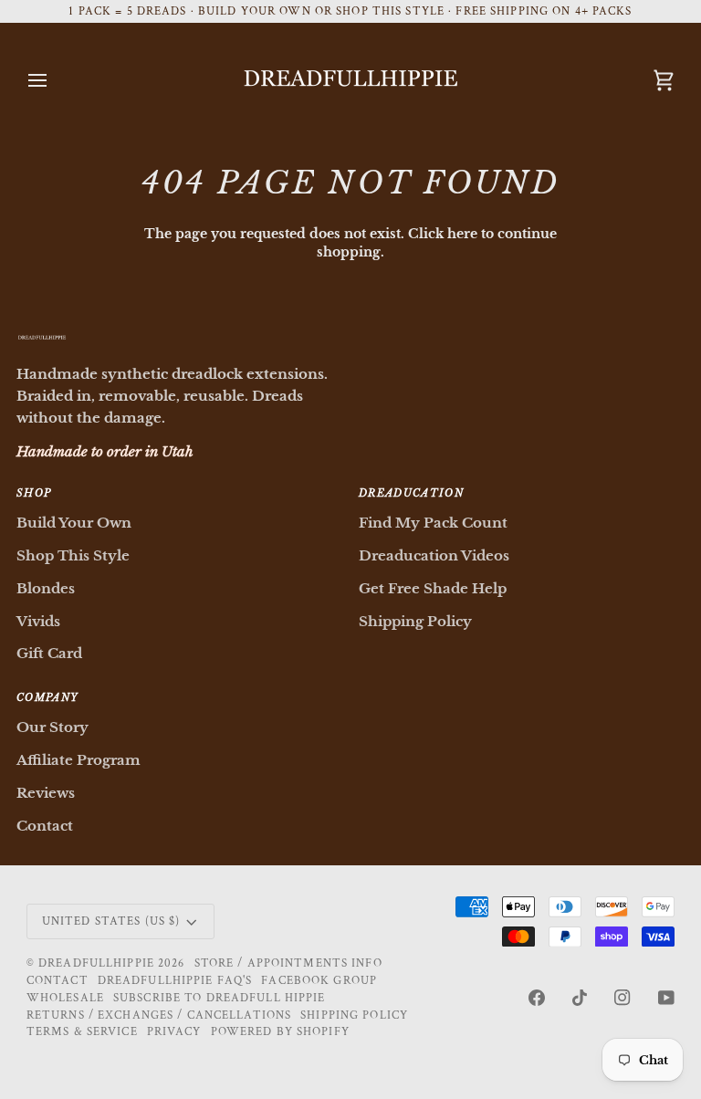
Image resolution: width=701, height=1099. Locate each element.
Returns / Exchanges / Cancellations (158, 1015)
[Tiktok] (579, 997)
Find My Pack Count (433, 522)
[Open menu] (53, 80)
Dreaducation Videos (434, 555)
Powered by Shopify (280, 1031)
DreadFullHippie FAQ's (175, 980)
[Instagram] (622, 997)
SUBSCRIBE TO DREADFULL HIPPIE (219, 997)
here (462, 234)
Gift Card (49, 653)
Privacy (174, 1031)
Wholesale (65, 997)
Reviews (45, 792)
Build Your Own (73, 522)
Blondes (45, 588)
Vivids (38, 621)
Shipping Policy (415, 621)
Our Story (52, 727)
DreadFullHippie (96, 963)
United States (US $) (111, 921)
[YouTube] (666, 997)
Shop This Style (73, 555)
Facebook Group (319, 980)
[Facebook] (536, 997)
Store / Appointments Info (288, 963)
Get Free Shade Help (433, 588)
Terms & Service (82, 1031)
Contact (44, 825)
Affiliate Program (78, 760)
